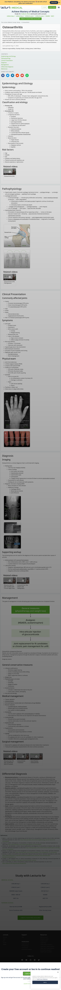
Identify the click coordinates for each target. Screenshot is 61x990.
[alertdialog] (30, 2)
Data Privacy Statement (42, 979)
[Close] (58, 972)
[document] (30, 495)
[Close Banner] (59, 2)
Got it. (45, 982)
